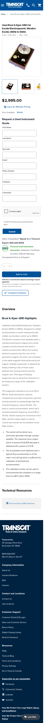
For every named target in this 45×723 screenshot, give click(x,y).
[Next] (38, 87)
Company (6, 182)
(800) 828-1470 (8, 553)
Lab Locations (8, 603)
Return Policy (8, 627)
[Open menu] (2, 5)
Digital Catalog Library (11, 632)
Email (4, 160)
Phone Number (8, 171)
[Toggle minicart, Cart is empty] (39, 5)
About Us (6, 570)
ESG (4, 580)
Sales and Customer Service (14, 622)
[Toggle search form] (33, 5)
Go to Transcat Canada (12, 670)
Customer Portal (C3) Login (13, 617)
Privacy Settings (9, 665)
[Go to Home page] (15, 5)
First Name (6, 127)
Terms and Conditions (11, 660)
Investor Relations (10, 575)
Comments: (7, 193)
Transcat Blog (8, 655)
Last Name (6, 138)
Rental (20, 112)
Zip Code (6, 149)
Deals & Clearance (10, 637)
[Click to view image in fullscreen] (21, 56)
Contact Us (7, 598)
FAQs (4, 650)
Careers (5, 585)
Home (3, 14)
